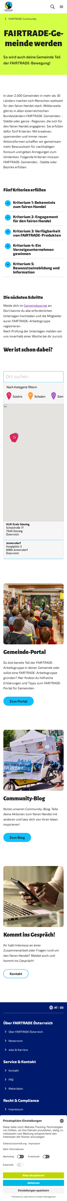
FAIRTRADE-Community (22, 18)
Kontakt (14, 1070)
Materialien (16, 1088)
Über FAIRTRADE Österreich (26, 1031)
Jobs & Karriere (18, 1049)
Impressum (16, 1109)
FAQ (11, 1079)
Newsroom (16, 1040)
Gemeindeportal (35, 305)
